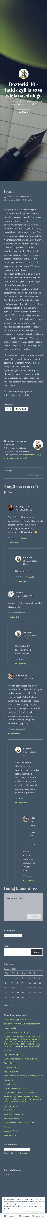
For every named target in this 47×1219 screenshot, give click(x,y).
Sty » (12, 1005)
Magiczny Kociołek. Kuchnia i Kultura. (20, 1092)
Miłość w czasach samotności (16, 1032)
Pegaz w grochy (11, 1071)
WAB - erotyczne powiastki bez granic (20, 1058)
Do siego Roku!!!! (33, 475)
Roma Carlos (9, 1063)
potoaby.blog (22, 675)
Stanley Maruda (23, 506)
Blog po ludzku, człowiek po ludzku (19, 1122)
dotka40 (10, 197)
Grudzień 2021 (25, 197)
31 (30, 998)
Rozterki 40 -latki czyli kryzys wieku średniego (23, 90)
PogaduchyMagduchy (13, 1054)
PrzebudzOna (10, 1135)
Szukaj (7, 946)
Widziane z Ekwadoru (13, 1114)
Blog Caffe (8, 1110)
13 (6, 988)
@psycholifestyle (11, 1131)
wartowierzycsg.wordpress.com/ (18, 1019)
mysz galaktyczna (11, 1106)
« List (6, 1005)
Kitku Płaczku (10, 1084)
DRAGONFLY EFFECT (14, 1067)
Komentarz (34, 916)
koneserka (8, 1080)
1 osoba (23, 538)
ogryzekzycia (10, 1028)
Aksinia (7, 1127)
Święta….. (9, 471)
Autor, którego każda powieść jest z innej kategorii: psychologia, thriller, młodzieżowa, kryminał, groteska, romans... (23, 1099)
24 (30, 993)
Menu (25, 112)
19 (40, 988)
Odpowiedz (15, 542)
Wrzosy (7, 1050)
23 (23, 993)
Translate (24, 1153)
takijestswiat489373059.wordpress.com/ (22, 1023)
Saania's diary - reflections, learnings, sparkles (23, 1075)
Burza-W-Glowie (11, 1118)
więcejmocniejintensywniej (15, 1088)
